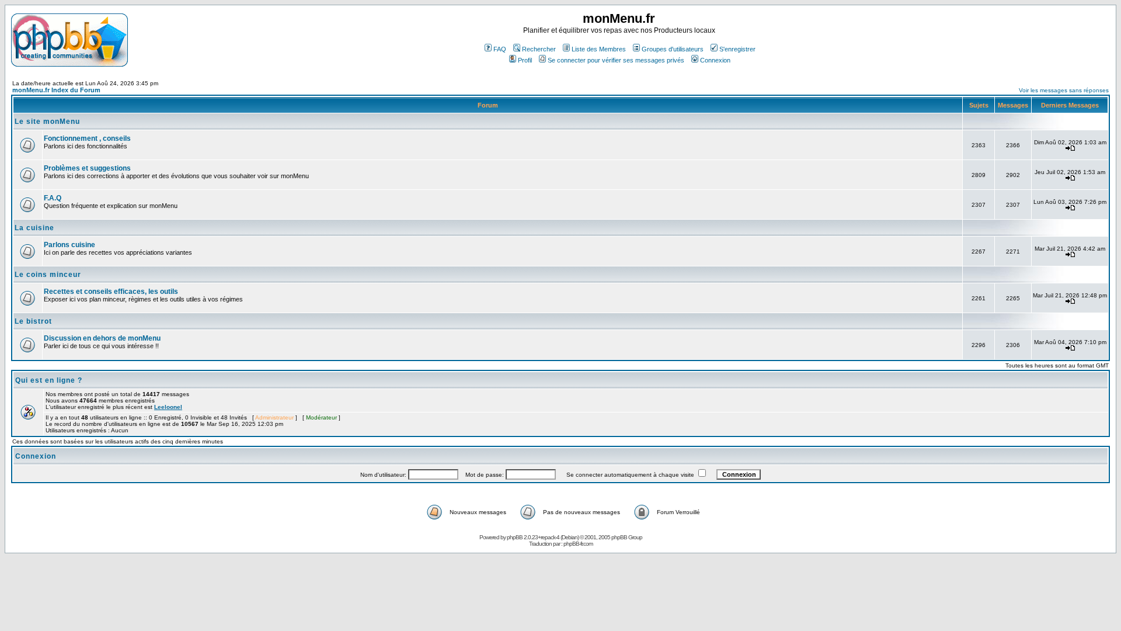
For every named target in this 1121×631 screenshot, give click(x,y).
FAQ (499, 49)
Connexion (715, 60)
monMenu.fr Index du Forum (56, 89)
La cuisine (34, 228)
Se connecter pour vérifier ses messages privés (616, 60)
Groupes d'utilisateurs (673, 49)
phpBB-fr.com (578, 543)
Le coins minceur (48, 275)
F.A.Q (52, 198)
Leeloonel (168, 407)
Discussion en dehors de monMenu (102, 338)
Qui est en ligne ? (48, 380)
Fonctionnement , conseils (87, 138)
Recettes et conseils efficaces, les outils (111, 291)
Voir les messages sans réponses (1064, 90)
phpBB (515, 537)
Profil (525, 60)
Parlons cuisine (69, 245)
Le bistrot (33, 321)
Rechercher (539, 49)
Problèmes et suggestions (87, 168)
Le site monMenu (47, 121)
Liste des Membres (599, 49)
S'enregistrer (737, 49)
